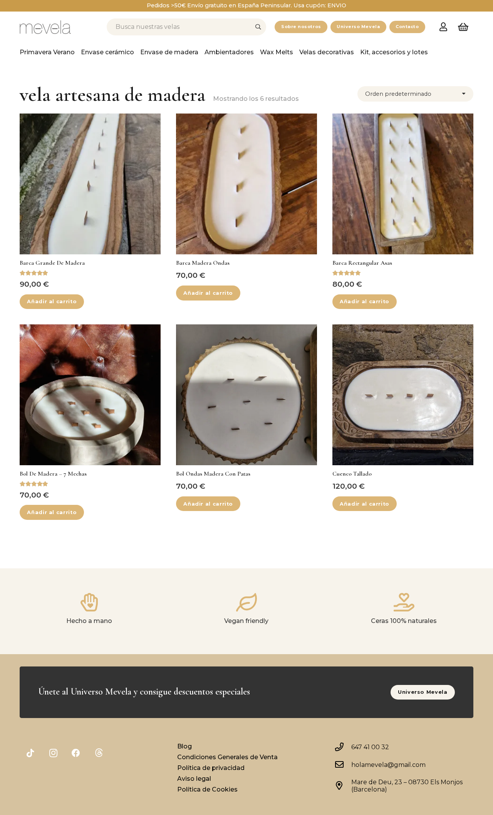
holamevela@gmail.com (388, 764)
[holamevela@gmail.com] (342, 764)
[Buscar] (258, 27)
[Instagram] (53, 753)
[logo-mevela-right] (45, 27)
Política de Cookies (207, 789)
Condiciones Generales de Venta (227, 757)
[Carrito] (463, 27)
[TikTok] (30, 753)
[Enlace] (443, 26)
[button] (52, 301)
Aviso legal (194, 778)
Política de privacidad (211, 768)
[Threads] (98, 753)
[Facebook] (76, 753)
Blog (184, 746)
